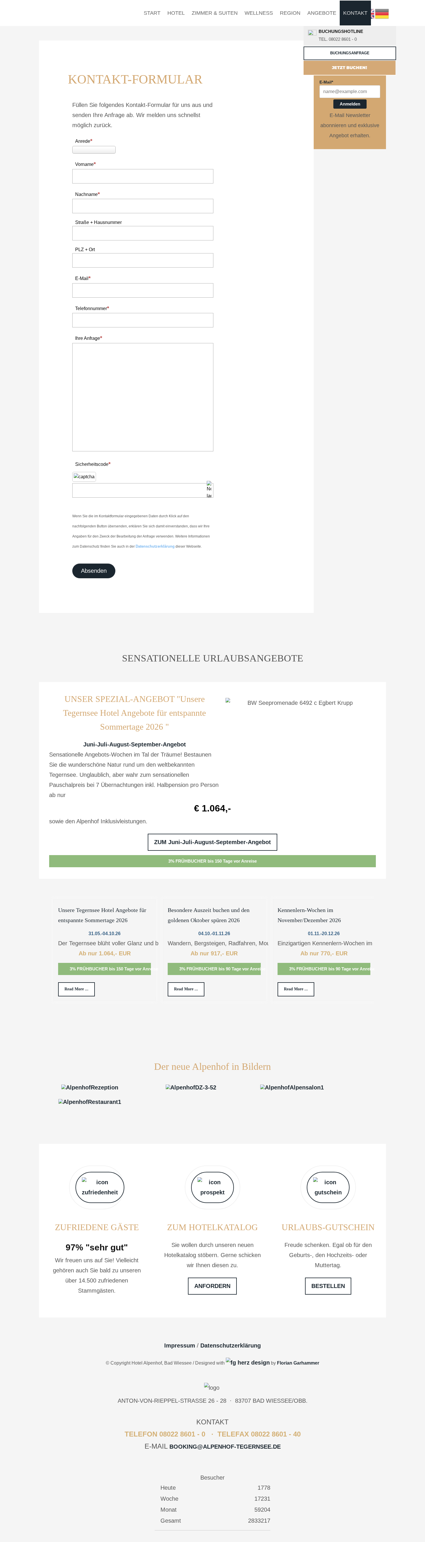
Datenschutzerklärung (155, 546)
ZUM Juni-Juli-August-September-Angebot (212, 842)
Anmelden (350, 103)
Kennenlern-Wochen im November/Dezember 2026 (309, 915)
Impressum (179, 1345)
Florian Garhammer (298, 1363)
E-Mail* (326, 82)
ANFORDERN (212, 1286)
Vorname (84, 164)
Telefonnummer (91, 308)
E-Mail (81, 278)
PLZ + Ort (85, 249)
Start (152, 13)
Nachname (86, 194)
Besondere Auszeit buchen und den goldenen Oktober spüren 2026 (209, 915)
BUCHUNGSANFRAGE (349, 53)
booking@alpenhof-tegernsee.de (225, 1446)
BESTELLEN (328, 1286)
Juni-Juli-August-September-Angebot (134, 744)
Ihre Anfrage (87, 338)
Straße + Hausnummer (98, 222)
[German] (382, 13)
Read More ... (76, 989)
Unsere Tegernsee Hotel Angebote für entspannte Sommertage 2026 (102, 915)
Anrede (82, 141)
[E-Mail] (248, 1362)
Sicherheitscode (91, 464)
